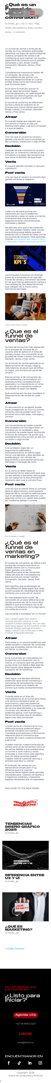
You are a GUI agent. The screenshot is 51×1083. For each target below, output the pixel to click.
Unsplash (24, 325)
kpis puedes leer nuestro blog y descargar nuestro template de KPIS (25, 240)
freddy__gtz (13, 23)
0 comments (19, 32)
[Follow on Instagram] (40, 1062)
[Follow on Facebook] (8, 1062)
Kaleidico (14, 536)
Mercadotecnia (20, 27)
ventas (8, 32)
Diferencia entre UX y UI (24, 877)
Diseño (8, 27)
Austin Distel (15, 325)
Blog (37, 23)
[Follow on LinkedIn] (29, 1062)
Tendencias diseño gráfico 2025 (22, 827)
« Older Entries (14, 948)
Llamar (25, 1033)
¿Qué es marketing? (18, 928)
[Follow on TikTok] (19, 1062)
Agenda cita (25, 1015)
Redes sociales (35, 27)
